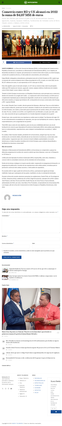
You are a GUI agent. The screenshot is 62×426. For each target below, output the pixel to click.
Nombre (5, 236)
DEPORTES (38, 390)
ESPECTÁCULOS (39, 383)
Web (33, 243)
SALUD (36, 392)
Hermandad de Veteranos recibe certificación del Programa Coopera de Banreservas (30, 358)
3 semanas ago (14, 279)
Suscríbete (56, 411)
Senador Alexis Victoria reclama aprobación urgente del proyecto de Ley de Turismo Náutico (33, 347)
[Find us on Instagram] (5, 389)
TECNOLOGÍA (38, 385)
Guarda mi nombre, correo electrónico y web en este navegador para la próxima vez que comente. (29, 251)
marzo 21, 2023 (17, 26)
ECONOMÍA (38, 387)
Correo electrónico (8, 243)
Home (3, 8)
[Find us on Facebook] (8, 389)
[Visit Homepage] (31, 2)
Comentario (6, 215)
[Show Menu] (2, 2)
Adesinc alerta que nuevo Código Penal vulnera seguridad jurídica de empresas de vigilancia (32, 353)
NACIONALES (38, 378)
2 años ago (13, 272)
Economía (8, 8)
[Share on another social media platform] (58, 62)
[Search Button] (59, 2)
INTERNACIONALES (40, 380)
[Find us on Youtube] (11, 389)
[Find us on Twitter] (2, 389)
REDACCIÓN (6, 26)
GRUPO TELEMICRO (17, 423)
